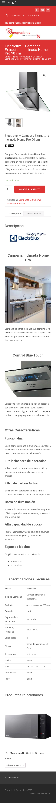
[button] (46, 74)
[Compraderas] (21, 32)
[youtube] (42, 11)
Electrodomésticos (16, 203)
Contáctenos (13, 777)
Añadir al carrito (29, 189)
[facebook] (37, 11)
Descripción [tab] (15, 213)
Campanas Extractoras (30, 199)
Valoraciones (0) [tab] (33, 213)
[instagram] (48, 11)
